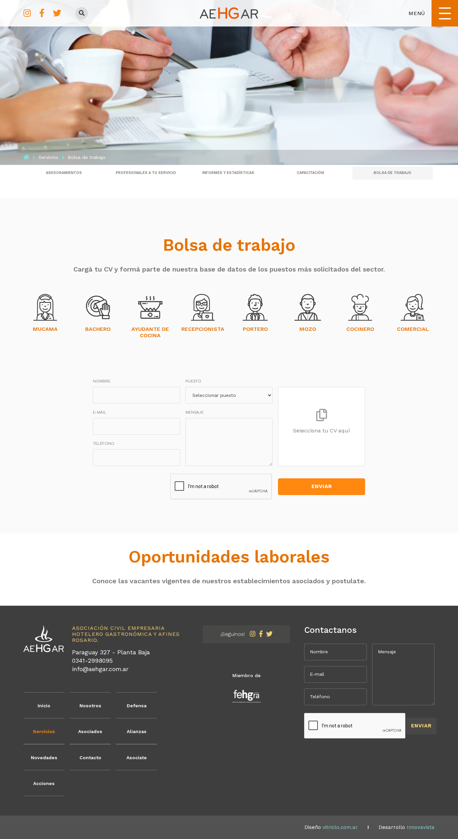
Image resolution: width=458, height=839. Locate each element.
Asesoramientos (64, 173)
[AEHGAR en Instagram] (27, 13)
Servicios (44, 731)
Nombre (101, 381)
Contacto (90, 757)
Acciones (44, 783)
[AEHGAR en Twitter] (57, 13)
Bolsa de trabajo (392, 173)
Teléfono (103, 443)
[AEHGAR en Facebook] (42, 13)
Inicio (44, 705)
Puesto (193, 381)
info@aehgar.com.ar (100, 668)
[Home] (229, 12)
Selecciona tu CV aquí (321, 430)
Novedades (44, 757)
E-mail (99, 412)
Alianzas (137, 731)
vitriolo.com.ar (340, 827)
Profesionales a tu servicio (146, 173)
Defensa (137, 705)
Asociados (90, 731)
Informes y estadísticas (228, 173)
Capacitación (310, 173)
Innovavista (421, 827)
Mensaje (194, 412)
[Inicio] (26, 157)
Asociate (136, 757)
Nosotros (90, 705)
